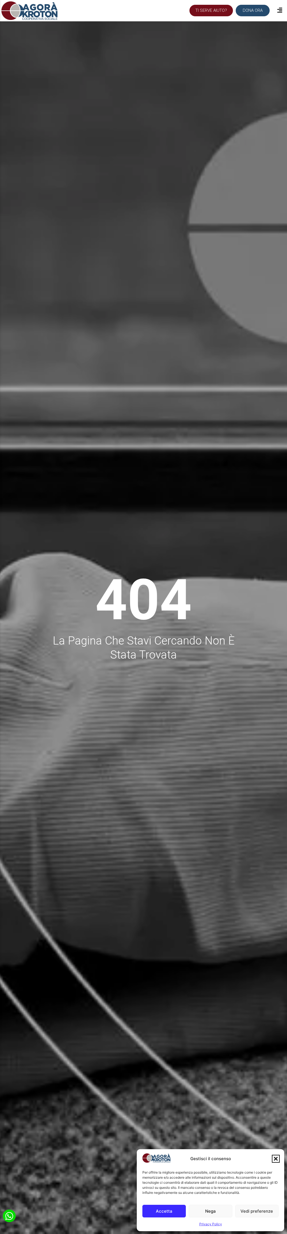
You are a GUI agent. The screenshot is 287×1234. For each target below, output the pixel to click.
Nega (210, 1211)
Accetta (164, 1211)
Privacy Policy (210, 1224)
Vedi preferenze (256, 1211)
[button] (276, 1159)
